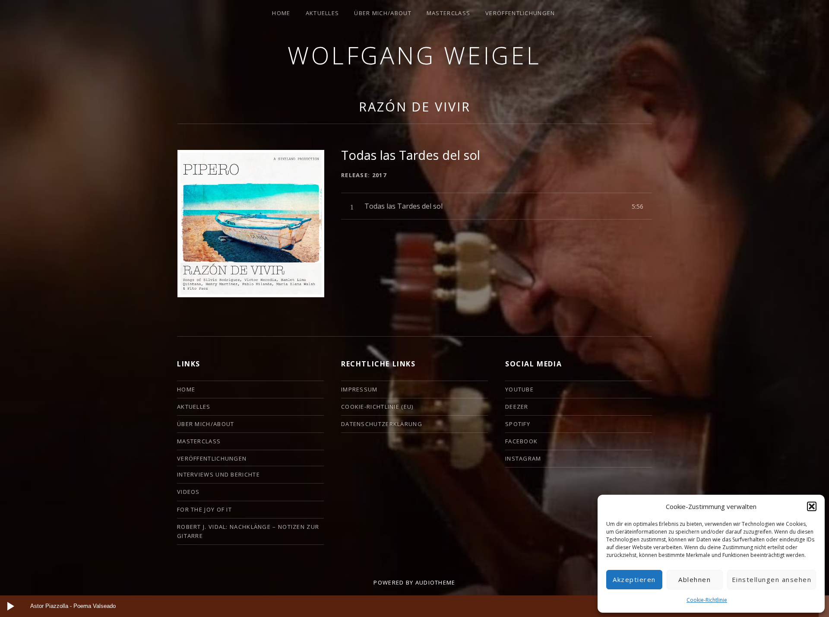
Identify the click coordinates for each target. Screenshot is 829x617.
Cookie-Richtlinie (707, 600)
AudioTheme (435, 582)
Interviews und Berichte (218, 474)
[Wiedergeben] (11, 606)
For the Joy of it (204, 509)
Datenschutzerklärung (381, 424)
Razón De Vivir (415, 106)
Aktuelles (322, 13)
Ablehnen (694, 579)
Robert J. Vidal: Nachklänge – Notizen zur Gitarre (248, 531)
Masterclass (448, 13)
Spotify (517, 424)
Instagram (523, 458)
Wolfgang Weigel (414, 55)
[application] (414, 606)
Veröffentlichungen (520, 13)
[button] (811, 506)
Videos (188, 492)
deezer (516, 406)
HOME (281, 13)
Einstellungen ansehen (772, 579)
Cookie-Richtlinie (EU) (377, 406)
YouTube (519, 389)
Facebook (521, 441)
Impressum (359, 389)
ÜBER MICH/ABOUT (382, 13)
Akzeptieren (634, 579)
